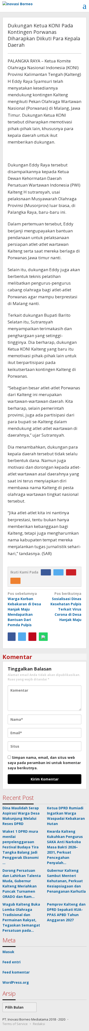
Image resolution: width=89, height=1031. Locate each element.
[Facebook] (47, 572)
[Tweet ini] (22, 636)
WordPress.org (15, 982)
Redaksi (39, 1024)
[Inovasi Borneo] (17, 3)
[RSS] (16, 580)
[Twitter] (59, 572)
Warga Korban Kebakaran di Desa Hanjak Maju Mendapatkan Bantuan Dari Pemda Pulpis (24, 609)
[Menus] (85, 6)
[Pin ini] (32, 636)
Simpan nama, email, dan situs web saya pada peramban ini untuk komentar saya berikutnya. (44, 762)
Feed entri (11, 962)
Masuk (8, 951)
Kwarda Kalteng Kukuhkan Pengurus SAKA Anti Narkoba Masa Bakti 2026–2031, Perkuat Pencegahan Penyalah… (65, 847)
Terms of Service (15, 1024)
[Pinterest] (72, 572)
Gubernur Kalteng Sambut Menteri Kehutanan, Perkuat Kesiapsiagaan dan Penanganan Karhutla (66, 881)
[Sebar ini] (12, 636)
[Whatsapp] (43, 636)
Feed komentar (16, 972)
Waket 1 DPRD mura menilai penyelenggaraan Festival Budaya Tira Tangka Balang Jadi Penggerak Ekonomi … (20, 847)
